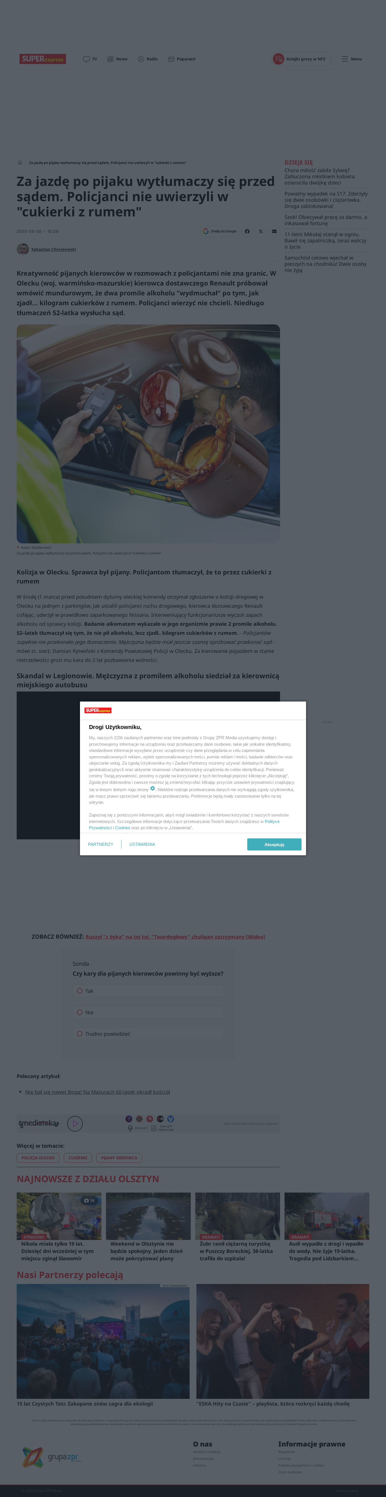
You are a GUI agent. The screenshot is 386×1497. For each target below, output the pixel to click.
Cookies (122, 827)
